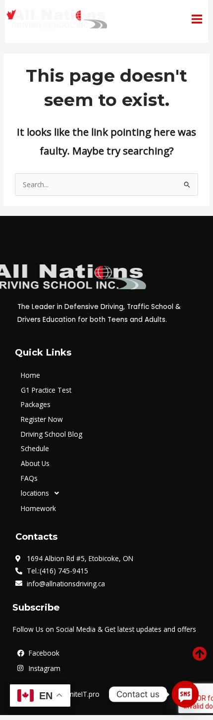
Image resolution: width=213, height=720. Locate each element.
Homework (38, 508)
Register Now (42, 419)
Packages (36, 404)
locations (35, 493)
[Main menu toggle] (197, 18)
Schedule (35, 448)
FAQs (29, 478)
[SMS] (185, 694)
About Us (35, 463)
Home (30, 375)
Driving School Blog (51, 434)
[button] (110, 493)
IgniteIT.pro (81, 694)
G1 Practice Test (46, 390)
